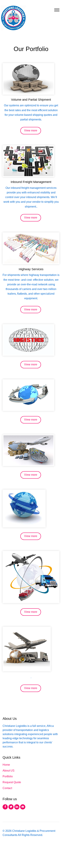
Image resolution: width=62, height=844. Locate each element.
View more (30, 130)
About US (8, 770)
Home (6, 764)
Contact (7, 788)
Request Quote (12, 782)
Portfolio (8, 776)
